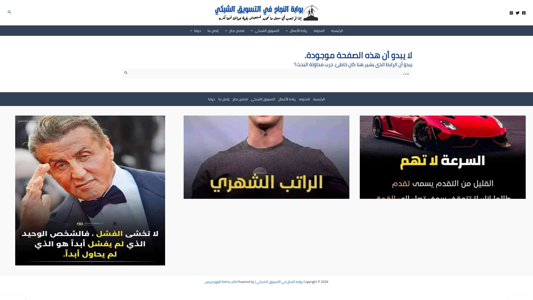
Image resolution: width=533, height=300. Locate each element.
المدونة (319, 30)
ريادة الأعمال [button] (298, 30)
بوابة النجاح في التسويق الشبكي (280, 282)
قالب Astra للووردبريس (221, 282)
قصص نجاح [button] (236, 30)
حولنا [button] (197, 30)
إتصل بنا (213, 30)
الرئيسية (337, 30)
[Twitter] (517, 13)
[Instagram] (511, 13)
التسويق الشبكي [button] (267, 30)
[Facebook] (524, 13)
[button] (9, 12)
